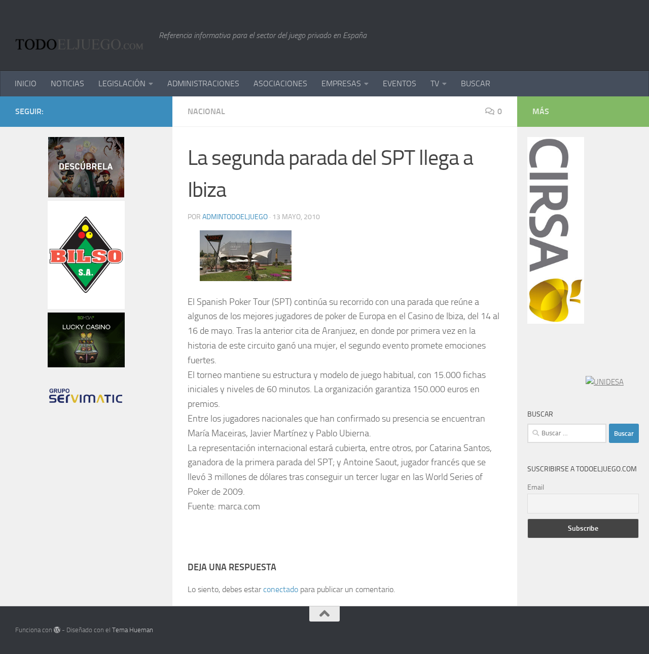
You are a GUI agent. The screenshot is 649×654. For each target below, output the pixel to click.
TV (434, 83)
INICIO (26, 83)
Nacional (206, 111)
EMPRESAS (341, 83)
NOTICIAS (67, 83)
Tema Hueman (132, 630)
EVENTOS (399, 83)
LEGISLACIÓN (122, 83)
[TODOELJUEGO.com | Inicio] (82, 35)
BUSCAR (475, 83)
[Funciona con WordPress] (57, 630)
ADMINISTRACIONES (203, 83)
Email (535, 487)
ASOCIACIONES (280, 83)
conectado (280, 589)
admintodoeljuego (235, 217)
